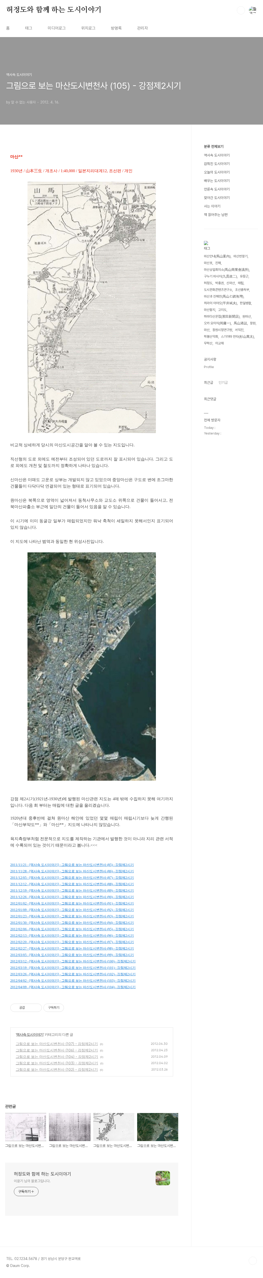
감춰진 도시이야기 (217, 164)
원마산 (246, 316)
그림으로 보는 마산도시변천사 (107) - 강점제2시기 (57, 1043)
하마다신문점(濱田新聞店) (222, 316)
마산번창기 (240, 256)
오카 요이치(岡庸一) (217, 323)
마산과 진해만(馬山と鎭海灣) (223, 296)
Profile (209, 367)
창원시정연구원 (222, 330)
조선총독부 (242, 290)
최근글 (208, 382)
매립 (240, 283)
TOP (253, 1261)
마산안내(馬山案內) (217, 256)
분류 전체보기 (213, 146)
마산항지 (209, 310)
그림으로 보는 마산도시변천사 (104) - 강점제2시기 (57, 1056)
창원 (253, 323)
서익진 (239, 330)
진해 (218, 263)
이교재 (219, 343)
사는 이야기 (212, 206)
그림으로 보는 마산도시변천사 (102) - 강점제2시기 (57, 1069)
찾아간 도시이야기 (217, 198)
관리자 (142, 28)
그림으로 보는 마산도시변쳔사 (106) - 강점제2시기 (57, 1050)
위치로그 (88, 28)
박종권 (219, 283)
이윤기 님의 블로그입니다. (32, 1181)
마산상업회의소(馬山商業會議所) (226, 270)
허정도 (208, 283)
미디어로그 (57, 28)
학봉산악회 (211, 336)
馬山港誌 (240, 323)
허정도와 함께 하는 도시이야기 (54, 10)
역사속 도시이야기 (29, 1034)
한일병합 (245, 303)
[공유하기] (29, 1008)
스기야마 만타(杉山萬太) (237, 336)
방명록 (116, 28)
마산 (207, 330)
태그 (28, 28)
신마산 (231, 283)
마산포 (208, 263)
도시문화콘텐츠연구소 (218, 290)
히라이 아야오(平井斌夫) (220, 303)
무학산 (208, 343)
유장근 (244, 276)
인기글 (223, 382)
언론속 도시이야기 (217, 189)
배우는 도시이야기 (217, 181)
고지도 (222, 310)
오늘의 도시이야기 (217, 172)
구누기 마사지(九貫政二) (220, 276)
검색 (241, 10)
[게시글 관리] (36, 1008)
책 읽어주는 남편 (216, 215)
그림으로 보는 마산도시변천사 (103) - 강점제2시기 (57, 1063)
